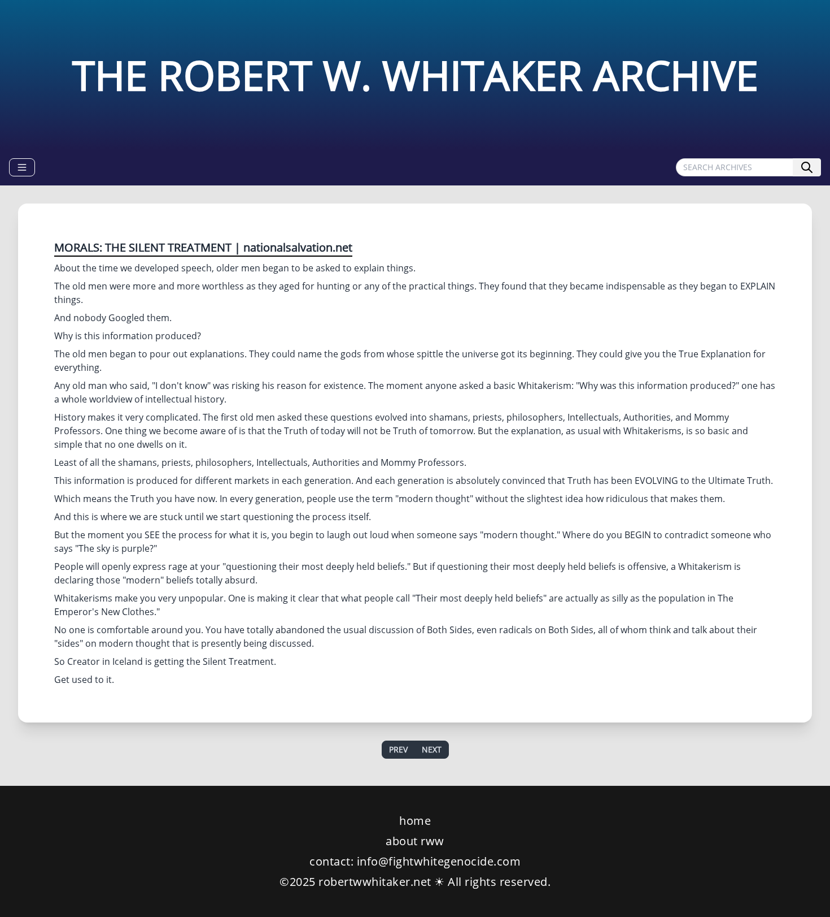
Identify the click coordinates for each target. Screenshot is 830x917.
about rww (415, 841)
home (415, 820)
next (432, 749)
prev (398, 749)
